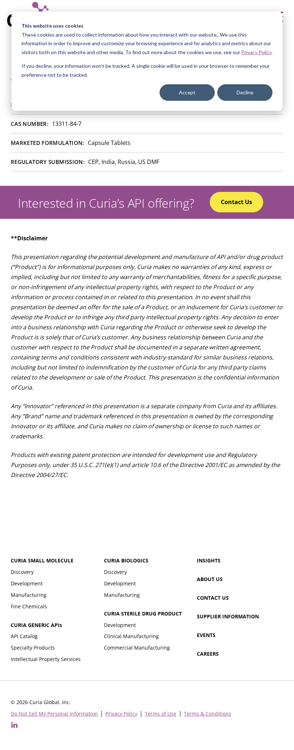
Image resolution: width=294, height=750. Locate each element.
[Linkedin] (14, 724)
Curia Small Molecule (42, 560)
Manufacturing (29, 594)
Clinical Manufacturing (131, 636)
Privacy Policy (256, 52)
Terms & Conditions (207, 714)
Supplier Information (228, 616)
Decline (245, 92)
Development (27, 583)
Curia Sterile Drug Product (143, 613)
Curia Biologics (126, 560)
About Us (210, 579)
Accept (187, 92)
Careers (208, 653)
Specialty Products (33, 647)
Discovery (22, 572)
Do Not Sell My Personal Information (54, 714)
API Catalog (24, 636)
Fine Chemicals (29, 606)
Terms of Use (160, 714)
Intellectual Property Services (46, 659)
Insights (208, 560)
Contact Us (213, 597)
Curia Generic (36, 625)
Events (206, 635)
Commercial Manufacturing (137, 647)
